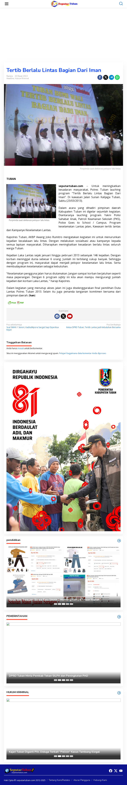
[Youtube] (70, 316)
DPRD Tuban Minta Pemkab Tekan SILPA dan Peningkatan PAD (48, 676)
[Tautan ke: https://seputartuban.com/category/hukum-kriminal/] (119, 693)
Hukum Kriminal (22, 78)
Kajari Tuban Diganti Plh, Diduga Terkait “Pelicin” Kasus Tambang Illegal (54, 752)
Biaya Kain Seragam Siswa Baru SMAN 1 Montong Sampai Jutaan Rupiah (54, 600)
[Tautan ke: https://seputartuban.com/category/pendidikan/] (119, 541)
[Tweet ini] (105, 77)
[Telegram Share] (111, 77)
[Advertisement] (63, 35)
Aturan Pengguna (81, 780)
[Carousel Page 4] (67, 604)
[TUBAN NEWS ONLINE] (64, 3)
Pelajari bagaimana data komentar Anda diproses (82, 353)
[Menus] (6, 4)
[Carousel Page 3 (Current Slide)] (63, 604)
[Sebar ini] (99, 77)
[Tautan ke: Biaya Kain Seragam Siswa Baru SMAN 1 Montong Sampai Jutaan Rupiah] (63, 576)
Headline (10, 78)
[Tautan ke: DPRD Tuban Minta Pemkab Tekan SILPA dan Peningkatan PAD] (63, 652)
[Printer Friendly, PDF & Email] (15, 302)
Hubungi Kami (100, 780)
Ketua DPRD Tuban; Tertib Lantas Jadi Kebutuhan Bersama (93, 326)
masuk (21, 348)
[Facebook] (57, 316)
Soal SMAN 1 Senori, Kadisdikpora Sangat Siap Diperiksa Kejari (32, 327)
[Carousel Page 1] (55, 604)
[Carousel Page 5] (71, 604)
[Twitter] (63, 316)
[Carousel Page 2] (59, 604)
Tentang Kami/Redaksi (59, 780)
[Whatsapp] (117, 77)
